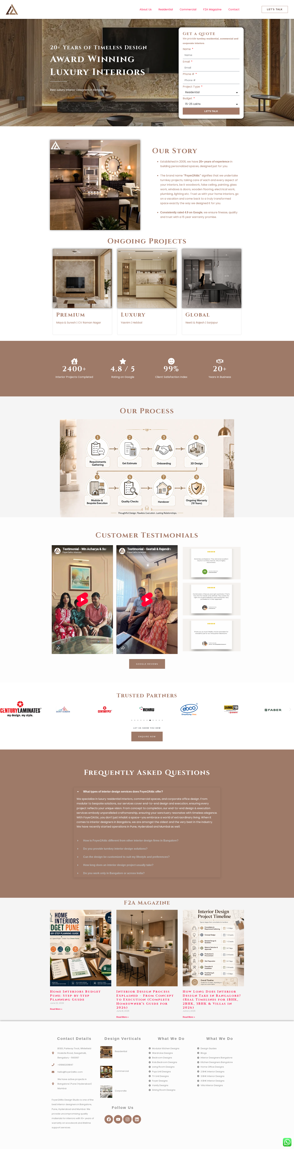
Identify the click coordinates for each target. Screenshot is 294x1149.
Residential (165, 9)
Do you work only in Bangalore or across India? (114, 873)
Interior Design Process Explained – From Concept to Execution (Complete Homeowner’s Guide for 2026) (145, 1000)
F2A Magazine (212, 9)
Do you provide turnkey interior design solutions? (115, 848)
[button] (4, 709)
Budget (188, 98)
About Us (146, 9)
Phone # (189, 74)
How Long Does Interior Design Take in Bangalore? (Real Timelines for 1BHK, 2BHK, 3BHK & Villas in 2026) (212, 1000)
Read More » (56, 1009)
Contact (234, 9)
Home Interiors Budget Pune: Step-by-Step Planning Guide (75, 996)
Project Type (192, 87)
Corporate (121, 1090)
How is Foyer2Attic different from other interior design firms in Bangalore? (130, 840)
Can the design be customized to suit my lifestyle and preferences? (126, 856)
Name (187, 49)
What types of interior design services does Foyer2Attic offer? (123, 791)
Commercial (188, 9)
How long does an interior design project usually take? (118, 865)
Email (187, 62)
